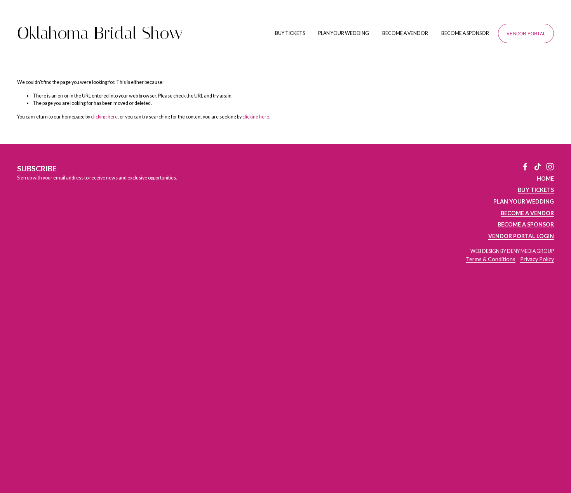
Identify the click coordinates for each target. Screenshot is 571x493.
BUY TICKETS (290, 33)
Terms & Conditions (490, 259)
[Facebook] (525, 167)
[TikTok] (537, 167)
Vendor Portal (526, 33)
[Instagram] (550, 167)
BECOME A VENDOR (405, 33)
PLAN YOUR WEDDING (343, 33)
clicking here (104, 117)
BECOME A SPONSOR (465, 33)
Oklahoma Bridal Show (100, 33)
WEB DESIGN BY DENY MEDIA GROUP (512, 251)
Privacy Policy (537, 259)
